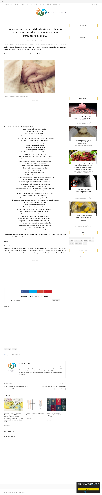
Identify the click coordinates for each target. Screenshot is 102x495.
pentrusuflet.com (20, 248)
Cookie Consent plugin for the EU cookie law (88, 492)
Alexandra (72, 237)
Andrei (6, 248)
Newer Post (61, 478)
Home (35, 478)
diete (89, 237)
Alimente (6, 4)
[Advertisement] (35, 113)
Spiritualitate (24, 4)
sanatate (91, 240)
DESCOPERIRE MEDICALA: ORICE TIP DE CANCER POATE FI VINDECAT (83, 118)
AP (7, 355)
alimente (79, 237)
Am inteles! (88, 489)
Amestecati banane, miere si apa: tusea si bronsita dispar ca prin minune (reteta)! (83, 142)
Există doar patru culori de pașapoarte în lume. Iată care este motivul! (55, 414)
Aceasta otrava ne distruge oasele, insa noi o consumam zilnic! (83, 191)
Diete (44, 4)
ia (35, 25)
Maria (71, 240)
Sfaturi (33, 4)
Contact (55, 4)
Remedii (49, 4)
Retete (60, 4)
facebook (61, 253)
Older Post (9, 478)
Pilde (12, 4)
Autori (16, 4)
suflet (85, 243)
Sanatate (38, 4)
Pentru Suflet (18, 492)
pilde (9, 349)
